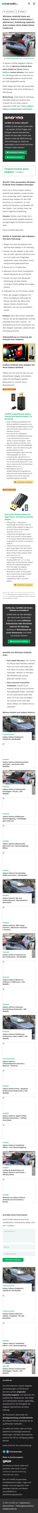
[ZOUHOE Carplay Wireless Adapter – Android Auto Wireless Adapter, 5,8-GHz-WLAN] (19, 401)
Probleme (6, 787)
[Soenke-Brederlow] (9, 117)
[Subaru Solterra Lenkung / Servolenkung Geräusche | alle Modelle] (19, 989)
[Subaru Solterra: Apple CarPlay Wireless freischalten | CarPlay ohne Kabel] (19, 1098)
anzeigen (19, 172)
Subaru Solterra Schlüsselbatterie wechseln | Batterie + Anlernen (14, 1063)
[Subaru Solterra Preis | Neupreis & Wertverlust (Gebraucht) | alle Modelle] (19, 1071)
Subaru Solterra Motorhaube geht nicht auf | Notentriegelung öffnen (15, 846)
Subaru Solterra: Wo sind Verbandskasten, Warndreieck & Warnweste (15, 900)
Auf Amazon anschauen (24, 482)
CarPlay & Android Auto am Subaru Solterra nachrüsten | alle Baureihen (14, 1172)
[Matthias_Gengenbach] (6, 117)
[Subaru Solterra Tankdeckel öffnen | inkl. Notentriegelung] (19, 1125)
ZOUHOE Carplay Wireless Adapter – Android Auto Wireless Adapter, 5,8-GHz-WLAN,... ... (18, 416)
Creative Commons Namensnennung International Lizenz (15, 1471)
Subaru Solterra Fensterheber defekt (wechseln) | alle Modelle (15, 874)
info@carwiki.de (10, 1509)
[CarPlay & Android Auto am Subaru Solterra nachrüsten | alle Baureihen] (19, 1152)
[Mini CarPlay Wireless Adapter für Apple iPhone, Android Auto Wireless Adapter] (19, 502)
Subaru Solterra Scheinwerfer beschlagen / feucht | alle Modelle (14, 791)
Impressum (25, 1503)
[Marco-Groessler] (15, 117)
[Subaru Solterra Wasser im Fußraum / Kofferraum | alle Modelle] (19, 962)
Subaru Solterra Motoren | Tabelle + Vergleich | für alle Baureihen (13, 1316)
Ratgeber (6, 759)
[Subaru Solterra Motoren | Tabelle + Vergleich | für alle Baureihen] (19, 1296)
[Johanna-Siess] (18, 117)
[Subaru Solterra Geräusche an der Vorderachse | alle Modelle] (19, 935)
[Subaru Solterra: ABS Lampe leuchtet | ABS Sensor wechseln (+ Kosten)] (19, 907)
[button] (29, 3)
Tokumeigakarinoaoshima (14, 58)
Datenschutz (8, 1506)
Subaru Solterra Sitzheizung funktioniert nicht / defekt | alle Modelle (15, 1036)
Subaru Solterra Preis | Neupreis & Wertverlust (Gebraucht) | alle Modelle (15, 1091)
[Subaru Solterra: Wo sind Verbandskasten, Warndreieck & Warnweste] (19, 880)
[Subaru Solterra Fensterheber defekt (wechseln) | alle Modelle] (19, 853)
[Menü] (34, 3)
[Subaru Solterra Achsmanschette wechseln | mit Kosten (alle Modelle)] (19, 744)
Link (32, 58)
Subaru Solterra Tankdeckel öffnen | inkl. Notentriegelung (14, 1146)
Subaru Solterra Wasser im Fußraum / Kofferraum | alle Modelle (14, 982)
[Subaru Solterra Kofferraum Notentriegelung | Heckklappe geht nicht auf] (19, 799)
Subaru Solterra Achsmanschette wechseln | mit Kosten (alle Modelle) (15, 764)
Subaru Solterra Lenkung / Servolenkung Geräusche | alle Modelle (15, 1009)
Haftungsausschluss (24, 1506)
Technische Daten (8, 734)
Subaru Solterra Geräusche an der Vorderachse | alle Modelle (14, 956)
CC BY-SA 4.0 (27, 58)
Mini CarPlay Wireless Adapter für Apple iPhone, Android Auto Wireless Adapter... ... (19, 516)
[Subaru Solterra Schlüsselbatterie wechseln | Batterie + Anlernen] (19, 1044)
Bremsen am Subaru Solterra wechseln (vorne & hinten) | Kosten (14, 1199)
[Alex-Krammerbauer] (21, 117)
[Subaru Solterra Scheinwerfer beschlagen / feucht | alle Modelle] (19, 771)
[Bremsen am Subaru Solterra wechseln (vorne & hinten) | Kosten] (19, 1180)
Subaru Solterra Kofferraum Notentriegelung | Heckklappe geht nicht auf (14, 818)
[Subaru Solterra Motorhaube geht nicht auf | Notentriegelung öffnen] (19, 826)
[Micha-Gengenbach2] (12, 117)
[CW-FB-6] (12, 1452)
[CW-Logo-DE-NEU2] (10, 4)
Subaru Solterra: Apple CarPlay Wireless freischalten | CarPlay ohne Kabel (15, 1118)
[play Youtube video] (19, 353)
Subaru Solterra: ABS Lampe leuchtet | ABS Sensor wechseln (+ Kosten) (15, 927)
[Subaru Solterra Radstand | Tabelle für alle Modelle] (19, 717)
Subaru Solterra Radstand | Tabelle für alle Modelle (13, 738)
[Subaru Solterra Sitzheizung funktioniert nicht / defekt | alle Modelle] (19, 1016)
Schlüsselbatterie (9, 1059)
